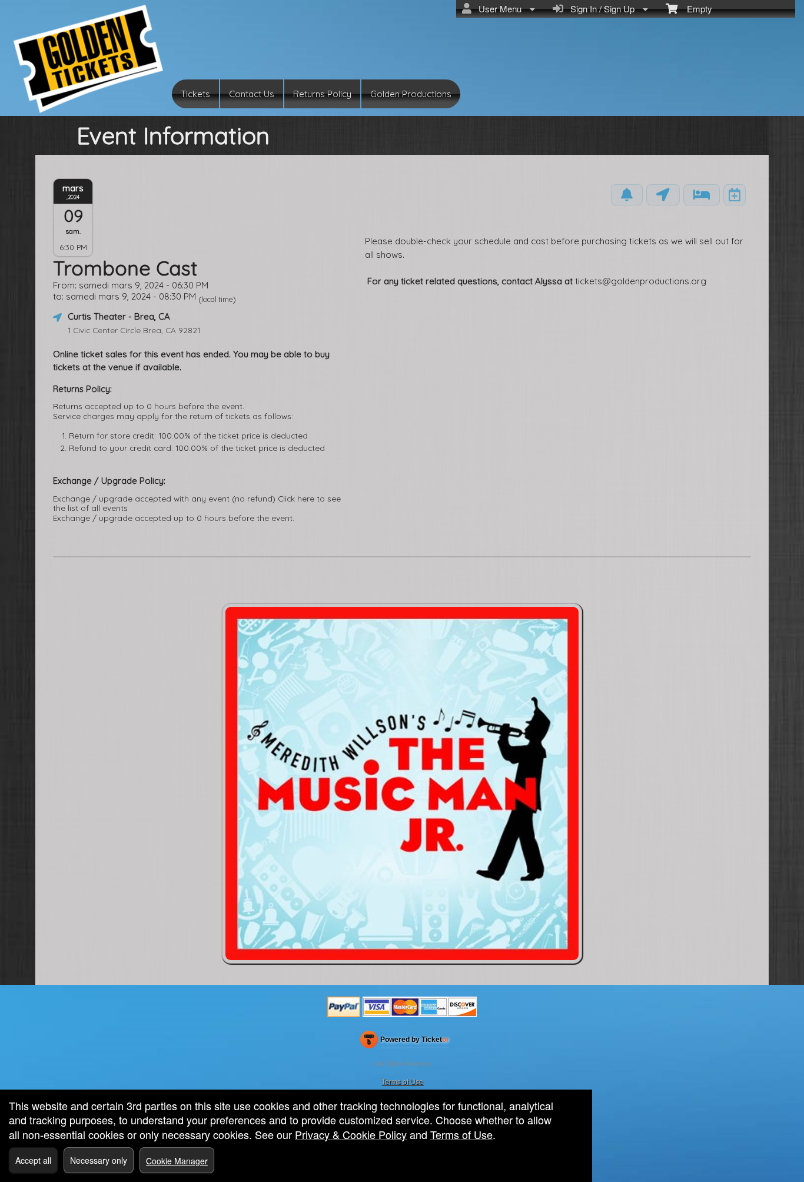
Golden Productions (410, 93)
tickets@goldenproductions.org (642, 281)
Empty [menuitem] (694, 8)
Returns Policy (322, 93)
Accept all (33, 1160)
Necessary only (98, 1160)
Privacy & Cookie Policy (351, 1134)
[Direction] (663, 195)
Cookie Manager (177, 1161)
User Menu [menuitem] (497, 8)
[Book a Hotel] (701, 195)
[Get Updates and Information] (627, 195)
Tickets (195, 93)
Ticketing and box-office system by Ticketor (405, 1041)
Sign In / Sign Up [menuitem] (600, 8)
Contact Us (251, 93)
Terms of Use (402, 1081)
